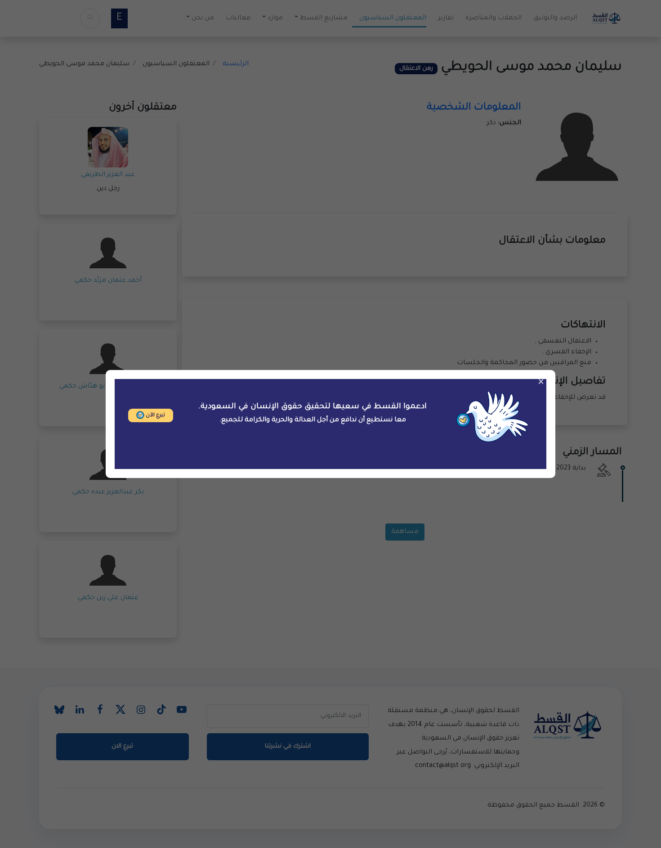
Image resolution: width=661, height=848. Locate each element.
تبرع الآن (154, 416)
